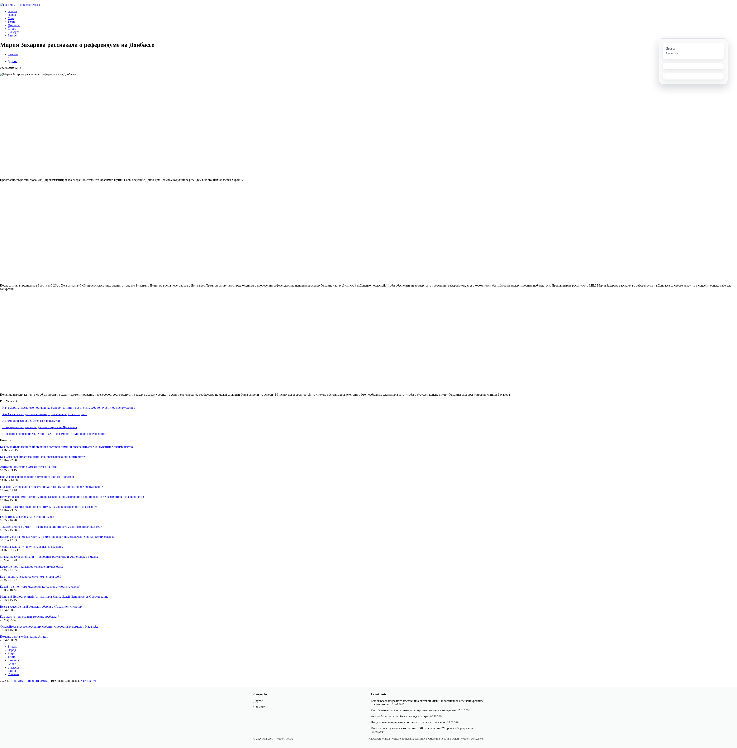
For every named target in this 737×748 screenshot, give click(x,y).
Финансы (14, 25)
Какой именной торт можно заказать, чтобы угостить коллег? (40, 586)
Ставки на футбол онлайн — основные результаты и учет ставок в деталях (49, 556)
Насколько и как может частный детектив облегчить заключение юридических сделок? (57, 536)
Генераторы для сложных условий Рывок (27, 516)
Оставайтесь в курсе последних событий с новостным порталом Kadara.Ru (49, 626)
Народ (12, 14)
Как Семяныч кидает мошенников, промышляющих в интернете (44, 414)
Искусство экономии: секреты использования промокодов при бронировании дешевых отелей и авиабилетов (72, 496)
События (13, 674)
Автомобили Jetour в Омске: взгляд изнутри (31, 420)
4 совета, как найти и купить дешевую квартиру (31, 546)
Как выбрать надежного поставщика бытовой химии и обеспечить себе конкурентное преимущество (68, 407)
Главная (13, 54)
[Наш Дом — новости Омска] (20, 4)
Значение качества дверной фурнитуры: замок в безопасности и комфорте (48, 506)
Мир (11, 18)
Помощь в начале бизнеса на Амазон (24, 636)
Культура (13, 32)
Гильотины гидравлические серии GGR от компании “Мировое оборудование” (54, 433)
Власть (12, 11)
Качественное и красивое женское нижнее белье (31, 566)
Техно (12, 21)
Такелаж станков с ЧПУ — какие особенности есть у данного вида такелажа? (51, 526)
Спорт (12, 28)
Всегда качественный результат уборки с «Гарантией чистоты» (41, 606)
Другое (12, 61)
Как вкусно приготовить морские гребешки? (29, 616)
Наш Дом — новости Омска (29, 680)
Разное (12, 35)
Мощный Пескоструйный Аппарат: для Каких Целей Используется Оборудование (54, 596)
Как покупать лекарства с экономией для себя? (30, 576)
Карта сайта (88, 680)
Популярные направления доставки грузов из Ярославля (39, 427)
